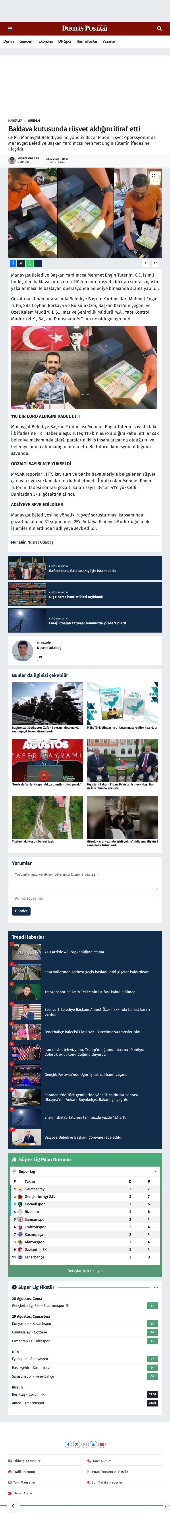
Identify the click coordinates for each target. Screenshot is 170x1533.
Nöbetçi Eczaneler (27, 1461)
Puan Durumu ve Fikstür (110, 1472)
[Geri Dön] (13, 1506)
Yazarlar (108, 41)
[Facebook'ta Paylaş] (13, 263)
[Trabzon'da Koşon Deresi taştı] (47, 817)
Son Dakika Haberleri (107, 1482)
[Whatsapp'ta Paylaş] (29, 263)
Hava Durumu (103, 1461)
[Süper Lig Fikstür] (156, 1287)
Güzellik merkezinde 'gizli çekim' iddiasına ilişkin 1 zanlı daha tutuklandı (122, 843)
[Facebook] (68, 1444)
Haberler (15, 121)
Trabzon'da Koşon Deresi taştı (33, 841)
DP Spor (64, 41)
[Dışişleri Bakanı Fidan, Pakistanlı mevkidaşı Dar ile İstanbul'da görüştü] (122, 760)
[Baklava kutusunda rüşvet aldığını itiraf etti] (85, 213)
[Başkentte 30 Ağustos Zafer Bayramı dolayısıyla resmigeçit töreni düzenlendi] (47, 703)
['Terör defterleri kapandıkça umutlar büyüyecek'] (47, 760)
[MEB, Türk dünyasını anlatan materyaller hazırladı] (122, 703)
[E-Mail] (40, 657)
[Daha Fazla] (38, 263)
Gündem (26, 41)
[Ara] (159, 29)
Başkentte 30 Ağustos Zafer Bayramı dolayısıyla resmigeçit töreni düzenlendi (45, 729)
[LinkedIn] (93, 1444)
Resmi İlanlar (87, 41)
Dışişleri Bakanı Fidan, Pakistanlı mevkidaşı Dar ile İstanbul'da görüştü (120, 786)
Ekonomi (46, 41)
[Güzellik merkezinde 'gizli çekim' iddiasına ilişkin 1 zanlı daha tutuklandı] (122, 817)
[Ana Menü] (10, 28)
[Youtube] (102, 1444)
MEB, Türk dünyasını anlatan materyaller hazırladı (122, 728)
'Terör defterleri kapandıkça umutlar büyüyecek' (46, 784)
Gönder (21, 911)
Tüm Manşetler (24, 1482)
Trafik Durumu (24, 1472)
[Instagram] (85, 1444)
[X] (76, 1444)
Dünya (8, 41)
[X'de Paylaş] (21, 263)
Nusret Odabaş (49, 648)
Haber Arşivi (23, 1493)
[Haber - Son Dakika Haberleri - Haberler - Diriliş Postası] (85, 28)
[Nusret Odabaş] (22, 650)
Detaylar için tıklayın (85, 1270)
